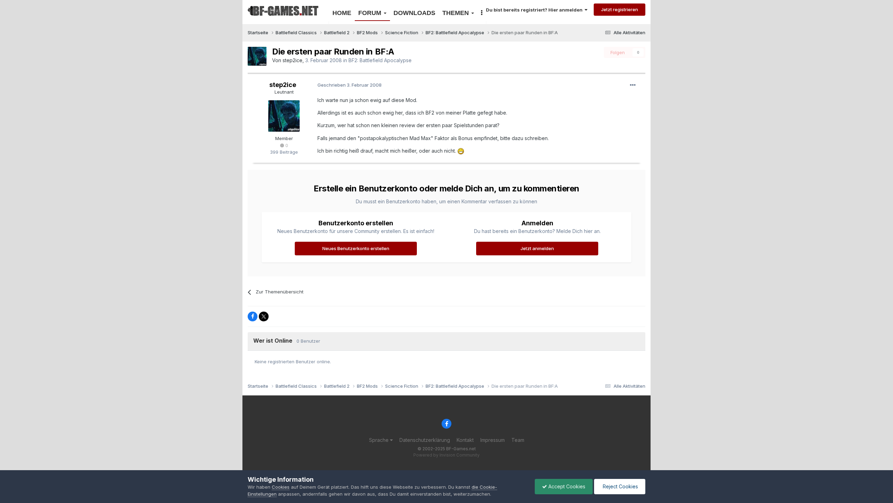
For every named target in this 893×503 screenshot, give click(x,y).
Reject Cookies (619, 486)
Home (341, 12)
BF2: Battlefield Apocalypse (380, 60)
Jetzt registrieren (619, 9)
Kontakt (465, 440)
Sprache (379, 440)
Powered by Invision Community (446, 455)
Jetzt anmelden (537, 248)
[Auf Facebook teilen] (252, 316)
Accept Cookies (566, 486)
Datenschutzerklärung (424, 440)
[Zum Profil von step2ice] (257, 56)
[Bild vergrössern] (460, 151)
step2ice (292, 60)
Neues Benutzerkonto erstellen (355, 248)
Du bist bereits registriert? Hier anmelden (535, 10)
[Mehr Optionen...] (633, 85)
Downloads (414, 12)
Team (517, 440)
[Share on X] (264, 316)
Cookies (281, 487)
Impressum (492, 440)
